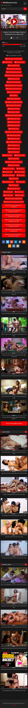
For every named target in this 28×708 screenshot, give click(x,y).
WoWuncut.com (9, 2)
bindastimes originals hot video (14, 115)
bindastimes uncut (14, 128)
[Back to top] (23, 703)
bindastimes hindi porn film (14, 105)
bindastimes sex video (14, 122)
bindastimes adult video (14, 98)
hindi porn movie (8, 172)
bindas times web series (14, 92)
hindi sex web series (8, 181)
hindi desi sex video (14, 152)
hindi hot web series (14, 165)
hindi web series (8, 195)
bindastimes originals (14, 112)
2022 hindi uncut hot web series (14, 85)
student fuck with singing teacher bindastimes (14, 206)
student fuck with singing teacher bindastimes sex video (14, 220)
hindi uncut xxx (20, 191)
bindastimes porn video (14, 118)
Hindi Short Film (8, 62)
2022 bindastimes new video (14, 72)
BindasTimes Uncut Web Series (14, 58)
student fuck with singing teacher (14, 198)
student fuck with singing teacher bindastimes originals (14, 210)
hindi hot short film (14, 158)
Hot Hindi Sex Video (14, 65)
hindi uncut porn (14, 185)
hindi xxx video (20, 195)
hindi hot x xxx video (9, 168)
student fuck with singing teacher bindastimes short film (14, 225)
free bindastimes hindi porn (14, 142)
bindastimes (14, 95)
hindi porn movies (20, 172)
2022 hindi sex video (14, 78)
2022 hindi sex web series (14, 82)
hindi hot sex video (20, 155)
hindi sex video (14, 178)
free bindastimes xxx (14, 145)
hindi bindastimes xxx (14, 148)
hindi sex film (21, 175)
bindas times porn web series (14, 88)
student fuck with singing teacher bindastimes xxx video (14, 235)
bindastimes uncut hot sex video (14, 132)
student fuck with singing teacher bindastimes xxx (14, 230)
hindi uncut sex (8, 191)
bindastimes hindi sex (14, 108)
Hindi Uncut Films (20, 62)
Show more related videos (14, 423)
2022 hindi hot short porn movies (14, 75)
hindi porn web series (9, 175)
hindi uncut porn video (14, 188)
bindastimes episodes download (14, 102)
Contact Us (14, 704)
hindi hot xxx (21, 168)
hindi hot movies (8, 155)
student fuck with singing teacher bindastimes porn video (14, 215)
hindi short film (21, 181)
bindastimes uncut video (14, 135)
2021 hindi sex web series (14, 68)
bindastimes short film (14, 125)
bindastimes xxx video (14, 138)
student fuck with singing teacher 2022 (14, 201)
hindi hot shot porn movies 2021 (14, 162)
